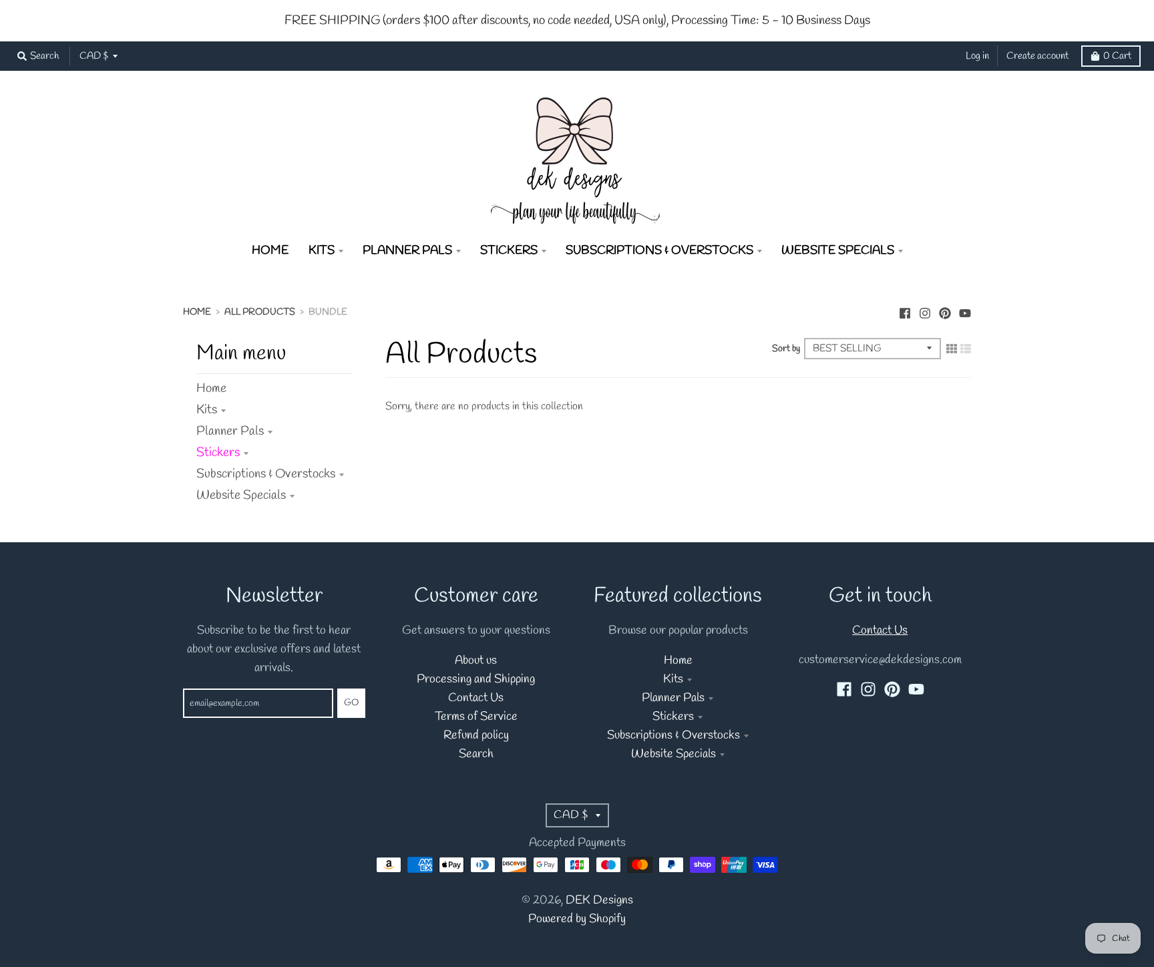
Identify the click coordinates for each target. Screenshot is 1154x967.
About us (476, 660)
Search (476, 754)
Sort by (786, 349)
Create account (1037, 56)
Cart (1117, 56)
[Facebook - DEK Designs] (905, 311)
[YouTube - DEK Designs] (965, 311)
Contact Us (476, 698)
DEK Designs (599, 900)
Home (197, 312)
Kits (206, 410)
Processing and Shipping (476, 679)
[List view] (965, 348)
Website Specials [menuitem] (837, 250)
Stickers (218, 452)
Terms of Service (476, 717)
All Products (259, 312)
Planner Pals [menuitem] (407, 250)
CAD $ (93, 56)
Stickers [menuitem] (509, 250)
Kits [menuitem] (322, 250)
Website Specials (241, 495)
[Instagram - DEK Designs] (925, 311)
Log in (977, 56)
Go (351, 703)
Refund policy (476, 735)
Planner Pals (230, 431)
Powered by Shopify (577, 919)
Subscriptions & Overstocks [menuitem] (659, 250)
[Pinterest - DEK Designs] (945, 311)
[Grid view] (951, 348)
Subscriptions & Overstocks (265, 474)
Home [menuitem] (270, 250)
